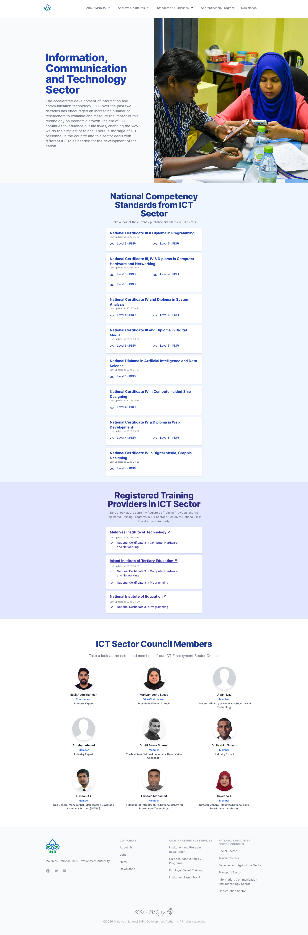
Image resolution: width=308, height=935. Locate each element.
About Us (126, 847)
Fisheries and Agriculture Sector (240, 865)
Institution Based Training (186, 877)
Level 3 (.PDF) (126, 243)
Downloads (249, 8)
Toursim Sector (229, 858)
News (123, 861)
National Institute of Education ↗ (138, 596)
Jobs (123, 854)
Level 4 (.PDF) (169, 274)
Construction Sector (232, 891)
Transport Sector (230, 872)
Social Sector (228, 851)
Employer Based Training (186, 870)
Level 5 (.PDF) (169, 243)
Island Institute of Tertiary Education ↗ (144, 561)
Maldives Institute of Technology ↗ (140, 532)
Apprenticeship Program (217, 8)
